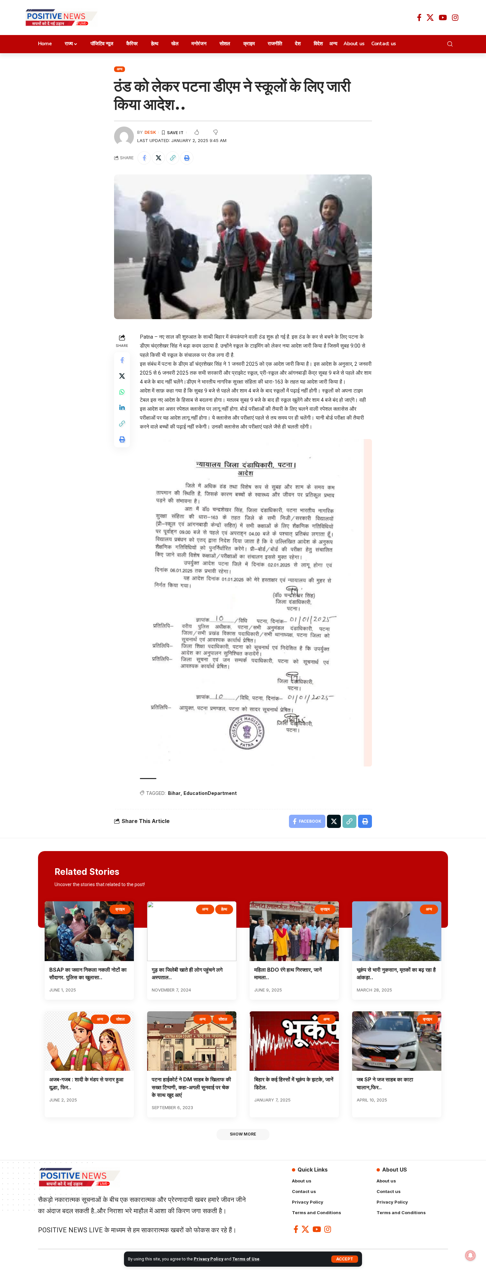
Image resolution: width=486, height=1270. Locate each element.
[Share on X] (158, 158)
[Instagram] (455, 17)
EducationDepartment (210, 793)
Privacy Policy (208, 1258)
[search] (451, 44)
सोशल (120, 1019)
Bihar (174, 793)
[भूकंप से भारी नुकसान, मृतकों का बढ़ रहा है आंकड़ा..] (396, 931)
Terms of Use (246, 1258)
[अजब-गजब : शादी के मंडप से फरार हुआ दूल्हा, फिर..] (89, 1041)
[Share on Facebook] (144, 158)
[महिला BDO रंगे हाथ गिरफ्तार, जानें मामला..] (294, 931)
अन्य (119, 69)
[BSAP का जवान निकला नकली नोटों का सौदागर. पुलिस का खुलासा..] (89, 931)
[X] (430, 17)
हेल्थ (224, 909)
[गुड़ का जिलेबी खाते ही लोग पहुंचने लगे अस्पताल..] (191, 931)
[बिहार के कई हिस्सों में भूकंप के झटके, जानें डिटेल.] (294, 1041)
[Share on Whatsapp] (122, 392)
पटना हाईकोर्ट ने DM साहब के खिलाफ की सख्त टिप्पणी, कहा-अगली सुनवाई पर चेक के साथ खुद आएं (191, 1087)
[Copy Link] (172, 158)
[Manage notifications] (470, 1255)
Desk (150, 132)
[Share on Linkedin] (122, 408)
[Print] (186, 158)
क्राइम (120, 909)
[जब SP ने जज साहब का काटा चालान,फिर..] (396, 1041)
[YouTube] (443, 17)
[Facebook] (419, 17)
